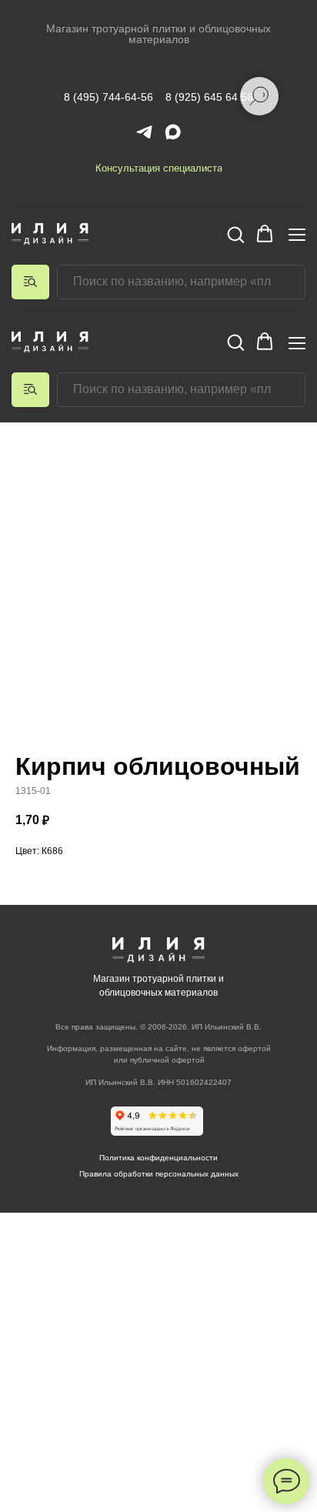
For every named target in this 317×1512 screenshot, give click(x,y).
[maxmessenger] (172, 132)
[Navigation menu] (297, 234)
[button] (235, 234)
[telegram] (144, 132)
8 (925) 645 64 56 (209, 97)
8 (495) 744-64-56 (108, 97)
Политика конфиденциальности (158, 1157)
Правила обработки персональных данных (159, 1174)
